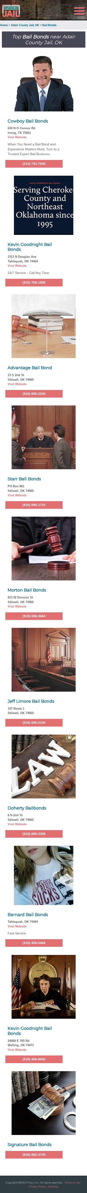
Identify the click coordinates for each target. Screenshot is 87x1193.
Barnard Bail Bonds (28, 914)
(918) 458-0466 (34, 943)
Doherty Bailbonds (27, 808)
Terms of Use (72, 1182)
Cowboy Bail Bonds (28, 121)
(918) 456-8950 (34, 1059)
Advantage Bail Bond (30, 367)
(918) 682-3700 (34, 1154)
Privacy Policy (37, 1186)
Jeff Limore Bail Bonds (31, 701)
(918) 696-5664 (34, 616)
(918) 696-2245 (34, 394)
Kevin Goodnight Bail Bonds (30, 247)
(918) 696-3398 (34, 834)
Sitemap (53, 1186)
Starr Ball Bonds (24, 478)
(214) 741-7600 (34, 164)
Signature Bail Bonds (30, 1144)
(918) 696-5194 (34, 722)
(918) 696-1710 (34, 505)
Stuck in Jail (13, 11)
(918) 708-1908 (34, 282)
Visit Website (17, 137)
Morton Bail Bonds (27, 590)
